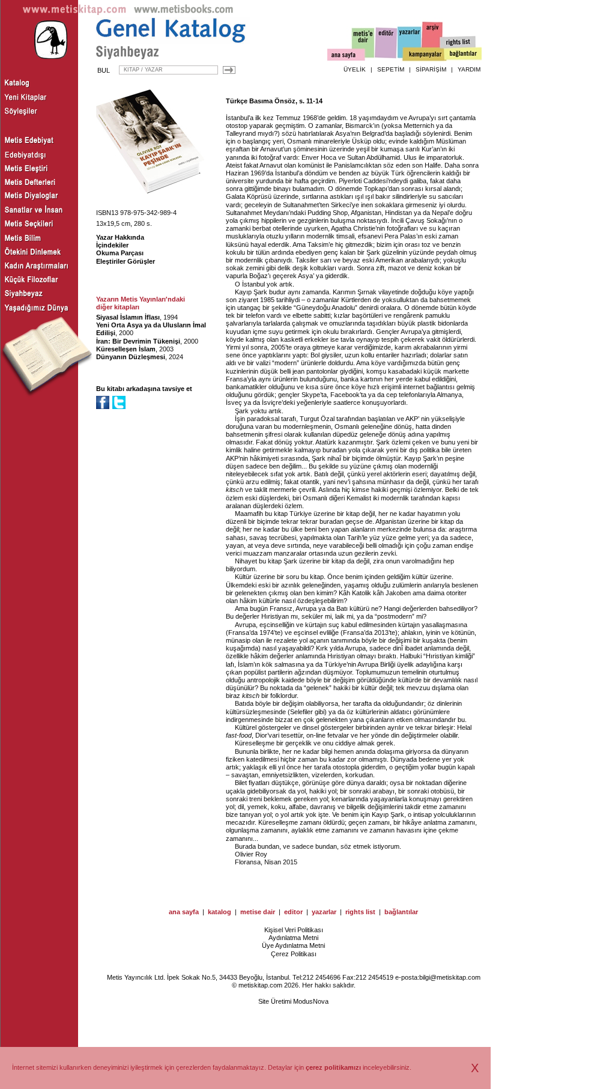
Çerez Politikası (294, 953)
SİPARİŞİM (431, 69)
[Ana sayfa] (346, 56)
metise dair (257, 911)
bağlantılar (401, 911)
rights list (360, 911)
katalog (219, 911)
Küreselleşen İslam (126, 349)
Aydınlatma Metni (293, 937)
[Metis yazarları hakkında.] (410, 43)
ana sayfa (184, 911)
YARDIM (469, 69)
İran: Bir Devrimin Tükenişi (138, 341)
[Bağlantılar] (463, 55)
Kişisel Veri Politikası (293, 929)
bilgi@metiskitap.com (449, 977)
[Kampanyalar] (424, 54)
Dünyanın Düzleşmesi (130, 356)
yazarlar (324, 911)
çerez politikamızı (333, 1067)
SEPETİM (390, 69)
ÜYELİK (355, 69)
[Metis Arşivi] (432, 40)
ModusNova (311, 1001)
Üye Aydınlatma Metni (293, 945)
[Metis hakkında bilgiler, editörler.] (363, 43)
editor (293, 911)
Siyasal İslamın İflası (128, 317)
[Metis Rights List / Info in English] (458, 42)
